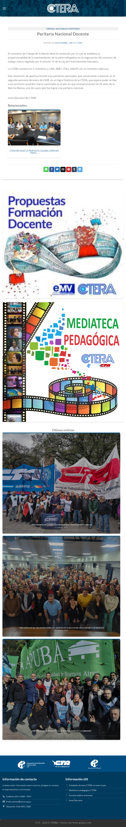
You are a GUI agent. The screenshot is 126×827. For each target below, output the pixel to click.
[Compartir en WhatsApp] (46, 169)
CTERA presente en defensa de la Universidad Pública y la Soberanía (61, 731)
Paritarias (74, 29)
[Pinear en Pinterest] (68, 169)
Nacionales (62, 29)
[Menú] (4, 8)
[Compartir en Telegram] (79, 169)
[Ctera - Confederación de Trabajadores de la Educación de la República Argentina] (63, 8)
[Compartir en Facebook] (51, 169)
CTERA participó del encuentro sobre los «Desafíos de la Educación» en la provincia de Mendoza (61, 628)
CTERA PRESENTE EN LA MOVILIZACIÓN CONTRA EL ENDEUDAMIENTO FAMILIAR (61, 525)
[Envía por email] (62, 169)
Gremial (50, 29)
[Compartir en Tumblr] (74, 169)
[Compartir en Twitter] (57, 169)
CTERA (80, 43)
